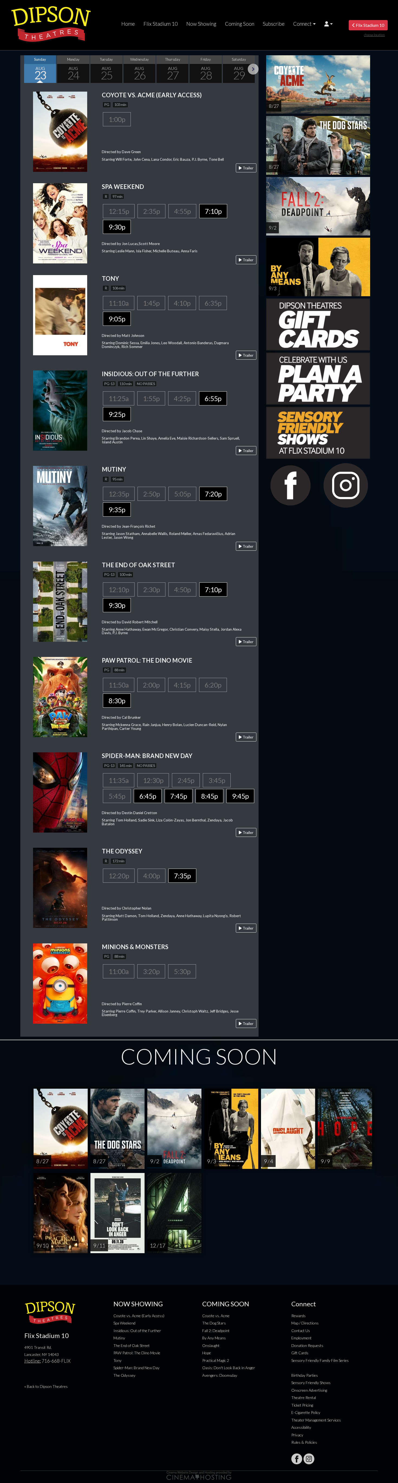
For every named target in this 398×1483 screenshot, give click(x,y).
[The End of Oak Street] (60, 601)
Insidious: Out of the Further (137, 1330)
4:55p (182, 211)
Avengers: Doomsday (219, 1375)
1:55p (151, 398)
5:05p (182, 494)
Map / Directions (305, 1323)
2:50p (151, 494)
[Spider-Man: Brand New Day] (60, 792)
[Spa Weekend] (60, 222)
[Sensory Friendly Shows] (318, 432)
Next (253, 69)
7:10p (213, 211)
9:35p (117, 509)
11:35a (119, 780)
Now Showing (201, 24)
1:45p (151, 303)
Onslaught (211, 1345)
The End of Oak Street (131, 1345)
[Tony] (60, 314)
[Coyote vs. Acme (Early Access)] (60, 131)
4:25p (182, 398)
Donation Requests (307, 1345)
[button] (328, 24)
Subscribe (274, 24)
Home (128, 24)
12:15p (119, 211)
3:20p (151, 971)
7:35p (182, 876)
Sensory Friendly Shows (311, 1382)
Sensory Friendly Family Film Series (320, 1360)
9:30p (117, 227)
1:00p (117, 119)
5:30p (182, 971)
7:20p (213, 494)
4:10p (182, 303)
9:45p (240, 796)
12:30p (153, 780)
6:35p (213, 303)
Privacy (297, 1435)
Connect (302, 24)
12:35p (119, 494)
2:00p (151, 685)
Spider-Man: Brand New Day (136, 1367)
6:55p (213, 398)
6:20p (213, 685)
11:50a (119, 685)
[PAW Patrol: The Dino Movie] (60, 696)
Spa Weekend (124, 1323)
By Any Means (214, 1338)
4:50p (182, 589)
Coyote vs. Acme (216, 1315)
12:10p (119, 589)
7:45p (178, 796)
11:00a (119, 971)
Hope (206, 1352)
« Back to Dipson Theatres (46, 1386)
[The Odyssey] (60, 887)
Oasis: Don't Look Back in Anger (228, 1367)
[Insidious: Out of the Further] (60, 410)
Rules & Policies (304, 1442)
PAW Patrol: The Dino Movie (136, 1352)
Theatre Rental (303, 1397)
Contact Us (300, 1330)
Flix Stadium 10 (160, 24)
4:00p (151, 876)
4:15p (182, 685)
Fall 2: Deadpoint (216, 1330)
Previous (25, 69)
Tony (117, 1360)
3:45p (216, 780)
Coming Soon (239, 24)
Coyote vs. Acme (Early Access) (138, 1315)
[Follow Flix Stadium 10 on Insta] (309, 1458)
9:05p (117, 319)
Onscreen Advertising (309, 1390)
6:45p (147, 796)
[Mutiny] (60, 505)
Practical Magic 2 (215, 1360)
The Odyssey (124, 1375)
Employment (301, 1338)
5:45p (117, 796)
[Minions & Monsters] (60, 983)
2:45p (186, 780)
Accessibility (301, 1427)
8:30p (117, 701)
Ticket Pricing (302, 1405)
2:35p (151, 211)
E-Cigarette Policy (305, 1412)
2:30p (151, 589)
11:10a (119, 303)
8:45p (209, 796)
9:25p (117, 414)
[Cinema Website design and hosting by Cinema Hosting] (199, 1475)
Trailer (247, 168)
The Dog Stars (214, 1323)
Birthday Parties (304, 1375)
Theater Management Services (316, 1420)
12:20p (119, 876)
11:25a (119, 398)
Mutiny (119, 1338)
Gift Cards (299, 1352)
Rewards (298, 1315)
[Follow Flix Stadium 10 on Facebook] (296, 1458)
